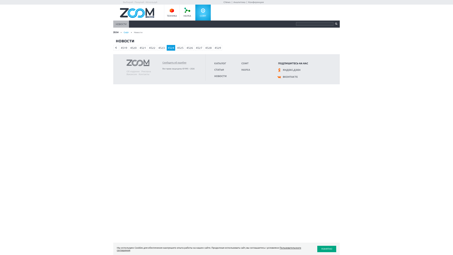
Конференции (256, 2)
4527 (199, 47)
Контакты (144, 74)
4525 (180, 47)
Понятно (326, 249)
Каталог (220, 63)
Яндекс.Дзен (291, 70)
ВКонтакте (290, 76)
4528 (208, 47)
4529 (218, 47)
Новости (121, 24)
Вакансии (132, 74)
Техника (172, 16)
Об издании (133, 71)
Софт (203, 16)
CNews (227, 2)
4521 (143, 47)
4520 (133, 47)
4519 (124, 47)
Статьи (219, 69)
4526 (190, 47)
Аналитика (239, 2)
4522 (152, 47)
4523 (161, 47)
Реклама (146, 71)
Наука (187, 16)
